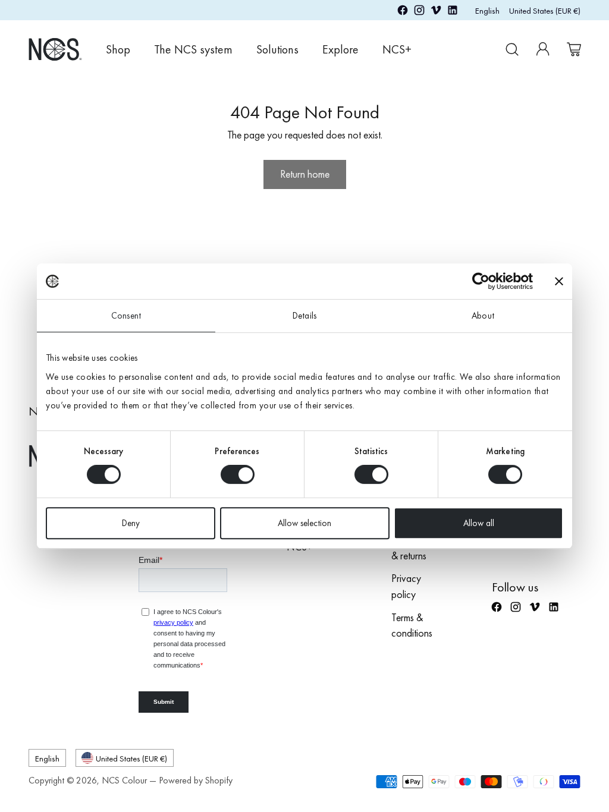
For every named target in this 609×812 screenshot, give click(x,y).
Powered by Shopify (196, 780)
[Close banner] (559, 281)
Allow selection (304, 523)
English (487, 10)
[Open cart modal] (574, 49)
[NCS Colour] (55, 49)
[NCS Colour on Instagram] (419, 12)
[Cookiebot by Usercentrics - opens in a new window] (481, 281)
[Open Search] (512, 49)
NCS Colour (124, 780)
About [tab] (483, 316)
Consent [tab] (126, 316)
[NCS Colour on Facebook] (403, 12)
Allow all (478, 523)
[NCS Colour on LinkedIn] (453, 12)
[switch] (238, 474)
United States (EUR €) (544, 10)
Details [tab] (304, 316)
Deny (131, 523)
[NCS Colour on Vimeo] (436, 12)
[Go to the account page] (543, 49)
